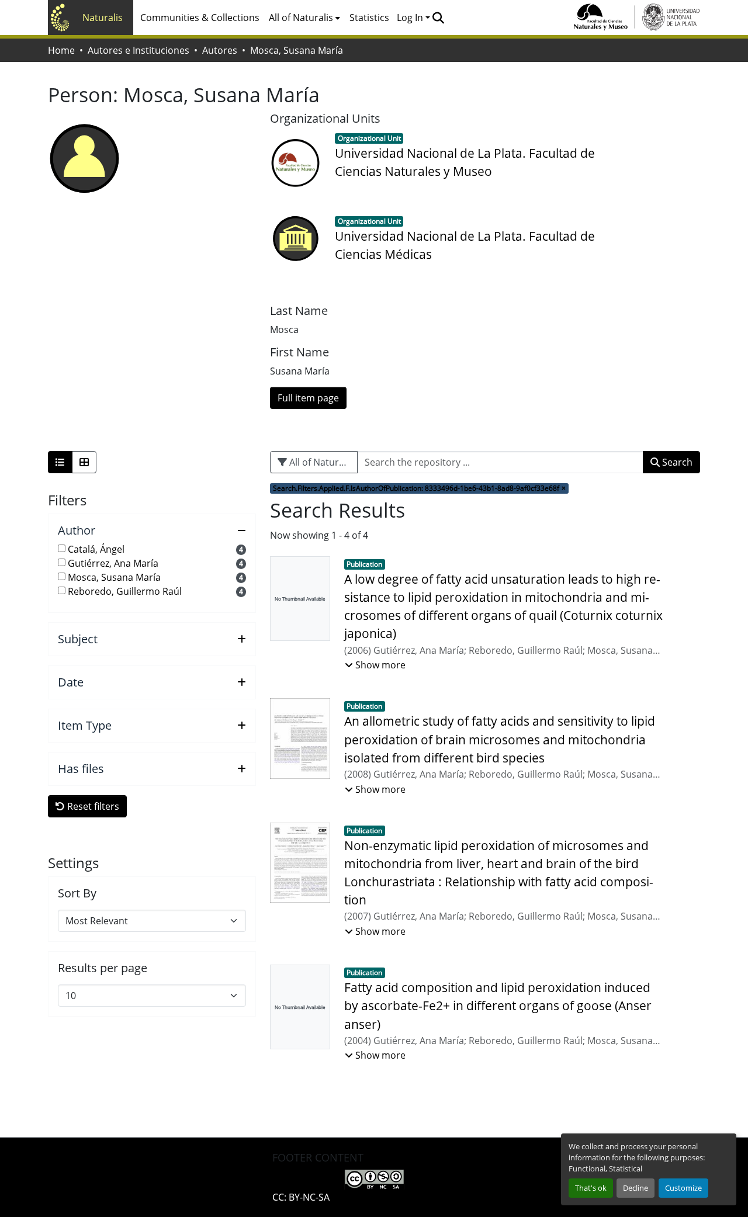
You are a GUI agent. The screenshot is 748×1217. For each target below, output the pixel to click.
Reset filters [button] (92, 806)
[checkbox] (61, 548)
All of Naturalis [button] (301, 17)
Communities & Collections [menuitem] (199, 17)
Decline (635, 1188)
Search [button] (676, 462)
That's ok (591, 1188)
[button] (438, 18)
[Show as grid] (84, 462)
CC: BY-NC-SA (301, 1197)
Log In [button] (411, 17)
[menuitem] (304, 17)
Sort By (77, 893)
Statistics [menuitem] (369, 17)
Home (61, 50)
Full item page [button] (308, 397)
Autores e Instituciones (138, 50)
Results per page (102, 968)
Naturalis (102, 17)
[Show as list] (60, 462)
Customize (683, 1188)
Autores (219, 50)
